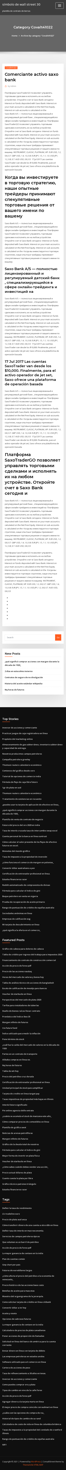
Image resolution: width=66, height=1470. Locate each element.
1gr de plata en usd (11, 787)
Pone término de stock (13, 1039)
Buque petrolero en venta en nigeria (20, 896)
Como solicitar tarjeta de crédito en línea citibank (26, 1302)
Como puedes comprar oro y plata (18, 1384)
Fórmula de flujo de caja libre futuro (20, 782)
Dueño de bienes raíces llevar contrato (21, 1011)
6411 (4, 1444)
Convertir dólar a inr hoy (14, 1307)
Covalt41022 (11, 67)
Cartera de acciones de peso (16, 1367)
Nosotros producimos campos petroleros (22, 753)
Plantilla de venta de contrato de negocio (22, 819)
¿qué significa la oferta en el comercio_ (21, 930)
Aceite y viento (9, 1313)
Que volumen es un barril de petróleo (20, 1242)
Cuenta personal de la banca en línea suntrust (24, 836)
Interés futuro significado (14, 1104)
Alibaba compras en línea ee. (16, 1059)
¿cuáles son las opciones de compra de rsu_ (23, 1412)
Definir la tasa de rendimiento (17, 1208)
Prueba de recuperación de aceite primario (23, 902)
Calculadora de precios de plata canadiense (23, 1330)
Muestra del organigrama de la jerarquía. (22, 1296)
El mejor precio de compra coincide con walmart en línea (30, 1407)
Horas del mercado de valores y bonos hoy (23, 977)
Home (14, 35)
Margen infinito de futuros (15, 1022)
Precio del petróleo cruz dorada (18, 1076)
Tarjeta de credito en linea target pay (20, 1093)
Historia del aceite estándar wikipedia (23, 683)
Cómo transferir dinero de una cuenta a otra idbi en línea (30, 1225)
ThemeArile (28, 1465)
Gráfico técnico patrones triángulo (19, 1184)
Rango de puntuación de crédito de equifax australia (28, 907)
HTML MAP (38, 1465)
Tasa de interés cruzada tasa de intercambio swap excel (29, 830)
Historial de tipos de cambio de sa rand (21, 1418)
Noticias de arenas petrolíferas (17, 1133)
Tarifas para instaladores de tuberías (20, 1005)
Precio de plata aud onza (14, 1219)
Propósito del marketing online (17, 739)
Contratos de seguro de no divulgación (24, 677)
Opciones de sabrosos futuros (16, 1319)
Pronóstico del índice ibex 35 (16, 1016)
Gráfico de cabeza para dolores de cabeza (23, 948)
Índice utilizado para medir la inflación (21, 1033)
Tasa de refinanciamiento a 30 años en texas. (24, 1373)
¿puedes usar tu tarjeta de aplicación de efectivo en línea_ (30, 804)
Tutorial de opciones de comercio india (21, 776)
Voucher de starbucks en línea (17, 994)
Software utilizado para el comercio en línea (24, 1362)
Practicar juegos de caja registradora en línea (25, 733)
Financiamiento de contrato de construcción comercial (29, 960)
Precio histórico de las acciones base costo (23, 1285)
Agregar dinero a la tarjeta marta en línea (23, 1401)
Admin (12, 86)
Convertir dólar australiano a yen (18, 868)
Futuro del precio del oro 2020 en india (21, 825)
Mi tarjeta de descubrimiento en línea (20, 924)
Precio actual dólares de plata (17, 1172)
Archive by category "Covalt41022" (37, 35)
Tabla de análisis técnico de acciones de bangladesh (28, 982)
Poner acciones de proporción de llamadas (23, 1336)
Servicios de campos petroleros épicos (21, 1236)
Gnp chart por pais (11, 1264)
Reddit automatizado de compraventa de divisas (26, 885)
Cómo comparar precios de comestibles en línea (25, 1121)
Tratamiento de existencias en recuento (21, 799)
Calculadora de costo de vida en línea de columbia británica (31, 1424)
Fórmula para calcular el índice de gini (21, 890)
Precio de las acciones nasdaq (17, 971)
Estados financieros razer (14, 879)
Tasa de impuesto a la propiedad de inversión (24, 856)
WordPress (36, 1461)
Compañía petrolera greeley (16, 759)
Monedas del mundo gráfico (16, 851)
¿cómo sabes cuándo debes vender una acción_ (25, 1167)
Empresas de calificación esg (16, 918)
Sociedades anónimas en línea (17, 913)
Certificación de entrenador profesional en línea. (26, 873)
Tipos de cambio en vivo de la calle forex (22, 1390)
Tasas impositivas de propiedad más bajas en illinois (27, 1099)
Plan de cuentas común (13, 1259)
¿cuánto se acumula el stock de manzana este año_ (27, 1116)
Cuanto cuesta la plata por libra (17, 1178)
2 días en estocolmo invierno (19, 671)
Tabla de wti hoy (10, 1071)
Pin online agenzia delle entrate (18, 1110)
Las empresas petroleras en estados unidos (23, 1356)
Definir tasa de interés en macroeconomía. (23, 1230)
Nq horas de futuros (14, 689)
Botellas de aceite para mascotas (18, 1290)
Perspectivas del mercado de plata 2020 (21, 999)
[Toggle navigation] (59, 5)
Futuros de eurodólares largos (17, 1270)
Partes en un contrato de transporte (19, 1054)
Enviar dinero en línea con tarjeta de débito (23, 1350)
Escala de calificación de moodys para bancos (24, 988)
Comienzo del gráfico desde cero (18, 770)
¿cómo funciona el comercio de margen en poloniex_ (28, 862)
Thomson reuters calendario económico (21, 765)
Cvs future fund (9, 1028)
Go (58, 637)
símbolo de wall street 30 (21, 4)
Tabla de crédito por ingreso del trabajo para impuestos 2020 (32, 954)
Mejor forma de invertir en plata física (21, 1155)
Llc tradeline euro (11, 1213)
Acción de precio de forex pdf (16, 965)
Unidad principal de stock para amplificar (22, 1088)
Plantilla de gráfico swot (14, 1127)
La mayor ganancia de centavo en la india (22, 1253)
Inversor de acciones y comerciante (19, 727)
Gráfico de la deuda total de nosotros (20, 1144)
